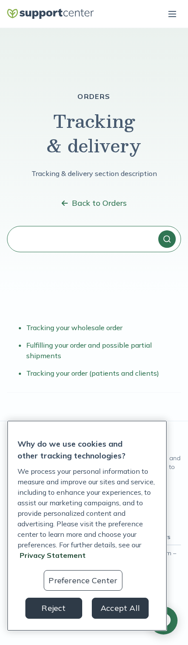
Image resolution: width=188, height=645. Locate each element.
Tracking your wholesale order (74, 327)
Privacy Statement (53, 555)
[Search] (167, 239)
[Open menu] (172, 14)
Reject (54, 608)
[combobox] (94, 239)
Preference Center (83, 580)
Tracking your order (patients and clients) (92, 373)
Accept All (120, 608)
